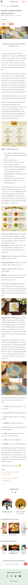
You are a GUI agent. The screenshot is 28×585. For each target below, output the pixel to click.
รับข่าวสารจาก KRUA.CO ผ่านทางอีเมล (14, 561)
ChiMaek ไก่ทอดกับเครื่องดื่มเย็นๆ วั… (14, 552)
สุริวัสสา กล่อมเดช (9, 15)
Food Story (5, 6)
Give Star (9, 21)
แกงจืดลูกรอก (12, 535)
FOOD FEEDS (14, 6)
